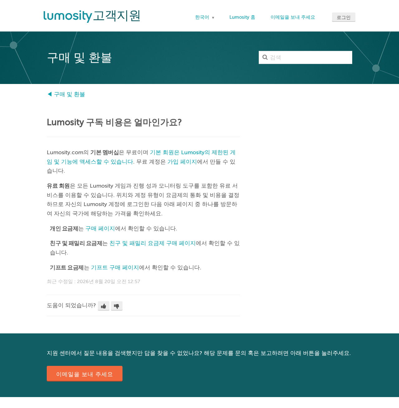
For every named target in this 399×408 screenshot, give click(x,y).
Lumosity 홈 (242, 17)
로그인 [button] (344, 17)
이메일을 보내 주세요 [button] (84, 374)
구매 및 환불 (69, 94)
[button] (103, 306)
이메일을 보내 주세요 (293, 17)
